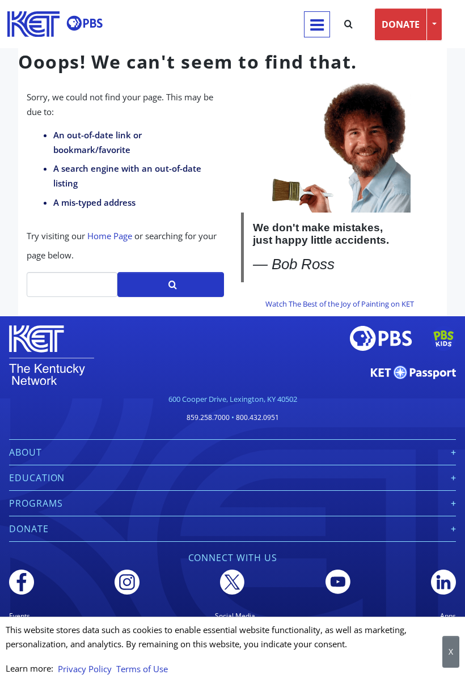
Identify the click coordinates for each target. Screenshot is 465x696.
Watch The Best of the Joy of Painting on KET (339, 304)
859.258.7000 (208, 417)
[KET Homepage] (33, 24)
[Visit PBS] (84, 23)
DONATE (401, 24)
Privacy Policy (85, 668)
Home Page (109, 235)
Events (19, 616)
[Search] (348, 24)
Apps (448, 616)
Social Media (235, 616)
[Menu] (317, 24)
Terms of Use (142, 668)
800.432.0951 (257, 417)
